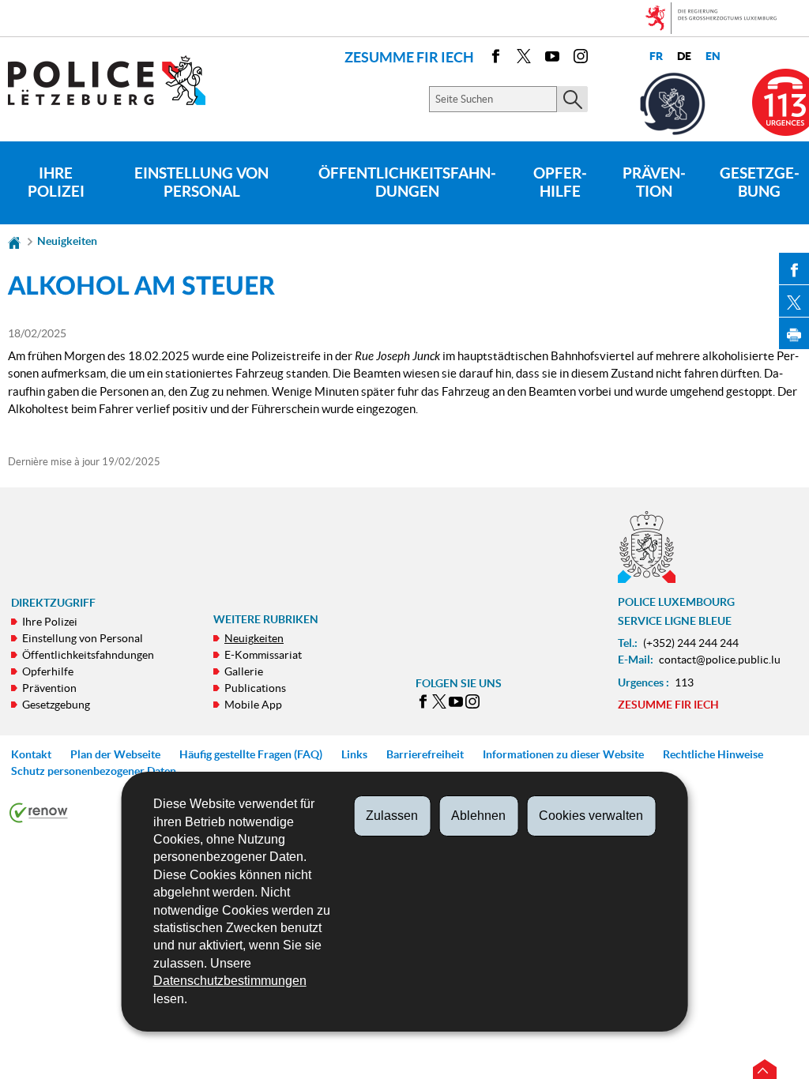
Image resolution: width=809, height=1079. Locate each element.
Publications (255, 688)
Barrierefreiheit (425, 754)
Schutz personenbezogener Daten (93, 771)
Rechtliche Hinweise (713, 754)
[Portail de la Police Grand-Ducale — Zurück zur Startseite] (116, 80)
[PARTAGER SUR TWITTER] (794, 301)
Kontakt (31, 754)
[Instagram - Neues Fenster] (581, 59)
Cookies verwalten (591, 815)
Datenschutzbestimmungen (230, 980)
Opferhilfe (560, 182)
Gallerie (243, 671)
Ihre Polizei (56, 182)
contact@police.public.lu (720, 659)
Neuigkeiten (67, 241)
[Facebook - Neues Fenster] (495, 59)
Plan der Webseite (115, 754)
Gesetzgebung (56, 704)
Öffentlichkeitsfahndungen (407, 182)
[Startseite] (14, 241)
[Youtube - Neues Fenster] (552, 59)
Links (354, 754)
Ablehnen (478, 815)
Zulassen (392, 815)
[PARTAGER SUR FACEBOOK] (794, 268)
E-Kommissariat (263, 655)
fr (656, 56)
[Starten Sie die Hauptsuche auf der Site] (572, 99)
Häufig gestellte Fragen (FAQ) (250, 754)
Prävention (654, 182)
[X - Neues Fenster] (524, 59)
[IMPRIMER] (794, 333)
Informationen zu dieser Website (563, 754)
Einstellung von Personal (201, 182)
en (713, 56)
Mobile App (253, 704)
